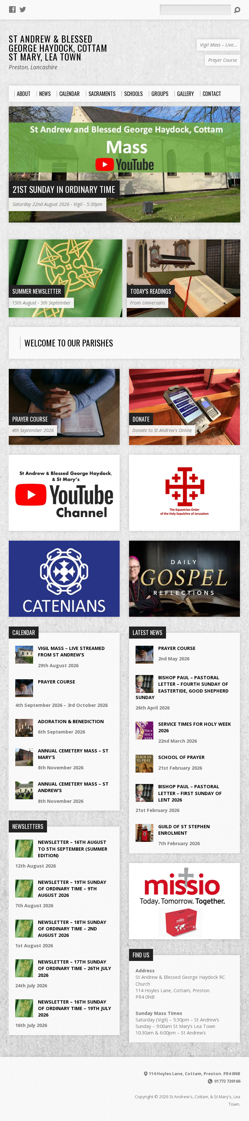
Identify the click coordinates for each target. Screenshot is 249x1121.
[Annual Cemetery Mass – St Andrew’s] (24, 796)
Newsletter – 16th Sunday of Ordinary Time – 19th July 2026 (74, 1008)
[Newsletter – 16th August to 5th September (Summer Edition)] (24, 854)
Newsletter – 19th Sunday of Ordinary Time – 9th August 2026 (72, 888)
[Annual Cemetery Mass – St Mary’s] (24, 763)
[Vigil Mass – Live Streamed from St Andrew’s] (24, 660)
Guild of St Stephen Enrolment (184, 829)
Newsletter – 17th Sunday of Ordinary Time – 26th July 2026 (74, 968)
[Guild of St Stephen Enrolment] (144, 838)
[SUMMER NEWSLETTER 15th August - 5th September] (65, 313)
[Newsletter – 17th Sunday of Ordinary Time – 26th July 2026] (24, 974)
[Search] (237, 10)
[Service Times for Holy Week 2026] (144, 736)
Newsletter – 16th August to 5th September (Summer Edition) (72, 848)
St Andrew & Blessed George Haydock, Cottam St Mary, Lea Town (58, 47)
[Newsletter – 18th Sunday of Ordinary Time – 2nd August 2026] (24, 934)
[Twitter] (22, 9)
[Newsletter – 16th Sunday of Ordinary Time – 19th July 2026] (24, 1014)
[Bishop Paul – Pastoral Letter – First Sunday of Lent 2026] (144, 798)
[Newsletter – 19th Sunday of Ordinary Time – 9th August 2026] (24, 894)
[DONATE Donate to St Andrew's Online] (184, 441)
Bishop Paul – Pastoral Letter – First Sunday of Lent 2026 (190, 793)
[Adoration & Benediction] (24, 733)
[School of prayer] (144, 769)
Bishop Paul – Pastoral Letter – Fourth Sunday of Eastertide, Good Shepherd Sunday (182, 687)
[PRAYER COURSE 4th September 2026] (64, 441)
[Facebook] (12, 9)
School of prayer (181, 757)
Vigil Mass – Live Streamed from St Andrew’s (71, 651)
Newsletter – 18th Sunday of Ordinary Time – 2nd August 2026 (72, 928)
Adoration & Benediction (71, 721)
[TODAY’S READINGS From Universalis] (183, 313)
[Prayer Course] (24, 694)
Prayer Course (56, 682)
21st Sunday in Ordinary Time (64, 189)
